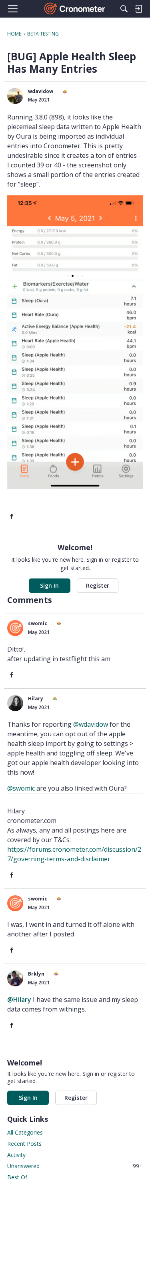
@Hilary (19, 999)
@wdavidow (90, 724)
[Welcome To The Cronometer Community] (75, 9)
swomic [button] (37, 623)
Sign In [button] (49, 585)
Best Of (17, 1177)
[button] (15, 96)
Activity (16, 1155)
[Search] (124, 9)
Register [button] (97, 585)
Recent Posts (24, 1143)
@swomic (21, 788)
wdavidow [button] (40, 91)
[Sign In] (138, 9)
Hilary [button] (35, 698)
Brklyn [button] (36, 973)
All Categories (25, 1132)
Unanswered (75, 1166)
